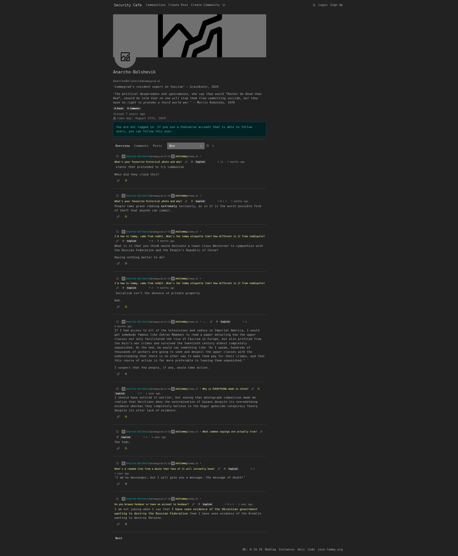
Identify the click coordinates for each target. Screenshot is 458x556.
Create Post (178, 5)
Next (119, 538)
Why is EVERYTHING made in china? (225, 388)
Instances (287, 549)
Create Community (205, 5)
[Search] (314, 5)
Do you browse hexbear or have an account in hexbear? (151, 504)
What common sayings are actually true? (230, 431)
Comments (141, 146)
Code (311, 549)
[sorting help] (207, 146)
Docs (301, 549)
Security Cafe (128, 5)
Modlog (270, 549)
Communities (156, 5)
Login (322, 5)
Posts (157, 146)
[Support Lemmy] (223, 5)
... (205, 321)
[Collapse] (117, 156)
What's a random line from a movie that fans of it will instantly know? (164, 468)
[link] (192, 162)
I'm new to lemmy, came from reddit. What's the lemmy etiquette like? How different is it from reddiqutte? (189, 236)
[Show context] (186, 162)
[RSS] (213, 146)
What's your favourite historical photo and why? (148, 161)
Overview (122, 146)
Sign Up (336, 5)
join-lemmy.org (330, 549)
